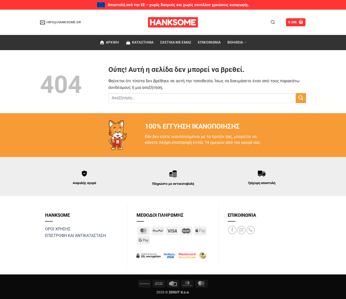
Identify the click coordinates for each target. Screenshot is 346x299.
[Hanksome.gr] (173, 22)
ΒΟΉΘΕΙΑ (235, 42)
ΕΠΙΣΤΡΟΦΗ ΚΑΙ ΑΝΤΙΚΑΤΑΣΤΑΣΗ (75, 235)
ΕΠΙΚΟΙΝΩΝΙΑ (209, 42)
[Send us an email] (241, 230)
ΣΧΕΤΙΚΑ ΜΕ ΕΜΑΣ (175, 42)
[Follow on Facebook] (232, 230)
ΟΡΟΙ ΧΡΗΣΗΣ (57, 229)
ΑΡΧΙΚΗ (112, 42)
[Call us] (250, 230)
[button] (273, 22)
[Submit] (301, 98)
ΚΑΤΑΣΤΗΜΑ (143, 42)
